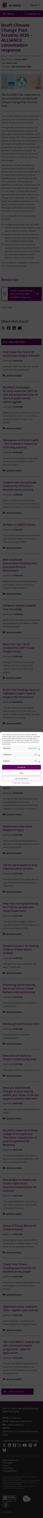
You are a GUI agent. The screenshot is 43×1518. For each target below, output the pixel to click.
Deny (21, 773)
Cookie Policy (16, 783)
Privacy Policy (26, 783)
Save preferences (21, 779)
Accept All (21, 767)
